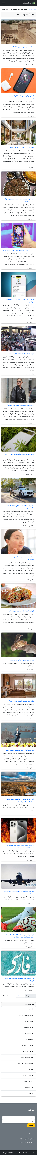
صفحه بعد (20, 996)
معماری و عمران (28, 1021)
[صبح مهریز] (29, 3)
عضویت (31, 1125)
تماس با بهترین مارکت (25, 1142)
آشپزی (31, 1009)
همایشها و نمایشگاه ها (25, 1063)
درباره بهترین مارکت (26, 1138)
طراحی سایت (28, 1027)
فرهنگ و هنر (29, 1087)
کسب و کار (29, 1039)
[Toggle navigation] (3, 3)
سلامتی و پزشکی (27, 1075)
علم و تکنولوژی (28, 1081)
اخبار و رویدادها (28, 1051)
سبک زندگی (29, 1033)
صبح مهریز (32, 9)
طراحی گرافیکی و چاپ (25, 1015)
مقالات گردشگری (27, 1045)
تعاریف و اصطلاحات (26, 1057)
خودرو (31, 1069)
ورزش (31, 1093)
